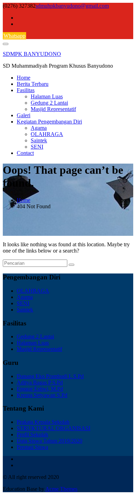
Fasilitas (26, 90)
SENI (37, 147)
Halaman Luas (47, 96)
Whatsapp (14, 36)
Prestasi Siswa (32, 447)
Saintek (39, 140)
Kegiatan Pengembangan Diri (49, 122)
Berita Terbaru (32, 84)
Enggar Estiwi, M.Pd (40, 389)
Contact (25, 153)
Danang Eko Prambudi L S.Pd (50, 376)
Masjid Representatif (53, 109)
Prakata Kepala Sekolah (43, 422)
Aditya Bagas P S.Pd (40, 382)
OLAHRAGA (47, 134)
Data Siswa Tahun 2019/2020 (49, 441)
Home (23, 78)
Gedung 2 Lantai (49, 103)
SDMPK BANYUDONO (32, 54)
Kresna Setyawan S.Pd (42, 395)
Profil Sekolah (32, 434)
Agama (39, 128)
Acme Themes (61, 489)
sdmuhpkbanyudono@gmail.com (72, 6)
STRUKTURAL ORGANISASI (53, 428)
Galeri (23, 115)
